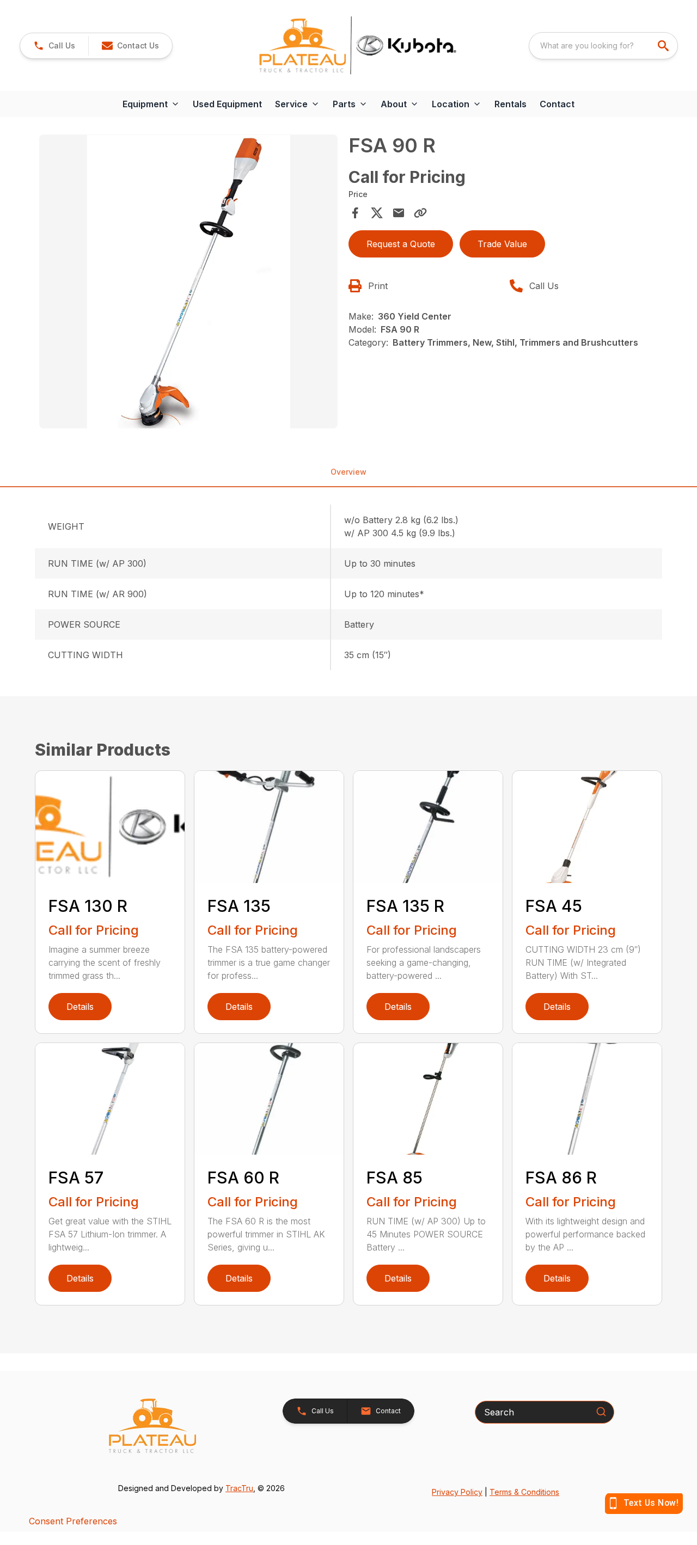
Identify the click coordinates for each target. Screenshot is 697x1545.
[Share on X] (376, 212)
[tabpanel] (188, 283)
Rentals (510, 104)
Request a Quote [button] (400, 243)
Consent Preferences (73, 1521)
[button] (54, 46)
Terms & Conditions (524, 1492)
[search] (664, 45)
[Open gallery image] (188, 281)
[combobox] (603, 46)
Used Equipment (227, 104)
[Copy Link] (420, 212)
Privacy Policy (457, 1492)
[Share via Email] (398, 212)
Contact (557, 104)
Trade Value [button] (502, 243)
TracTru (239, 1488)
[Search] (601, 1411)
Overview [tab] (348, 471)
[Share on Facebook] (355, 212)
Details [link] (80, 1006)
